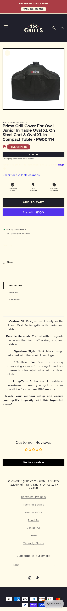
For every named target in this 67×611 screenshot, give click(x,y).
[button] (6, 27)
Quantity (7, 245)
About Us (33, 520)
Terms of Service (33, 505)
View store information (20, 239)
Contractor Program (33, 497)
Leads (33, 535)
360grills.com (38, 591)
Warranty (15, 299)
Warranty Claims (33, 543)
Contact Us (33, 528)
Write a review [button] (33, 462)
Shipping (8, 159)
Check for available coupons (21, 175)
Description (15, 285)
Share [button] (10, 262)
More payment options (33, 221)
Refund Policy (33, 512)
